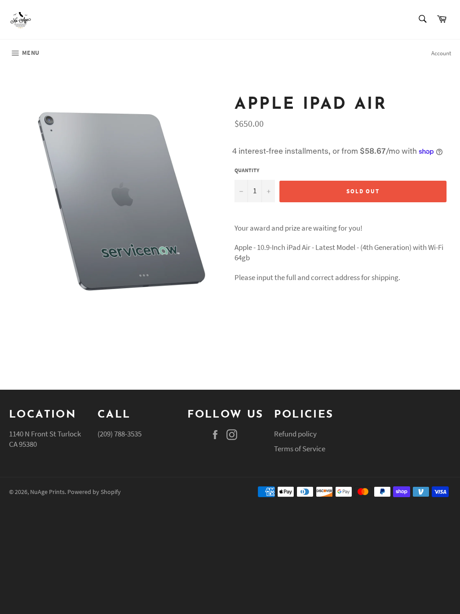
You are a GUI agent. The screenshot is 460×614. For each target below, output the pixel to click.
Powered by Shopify (94, 492)
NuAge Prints (47, 492)
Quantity (246, 170)
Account (441, 53)
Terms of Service (299, 449)
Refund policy (295, 434)
